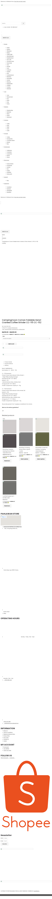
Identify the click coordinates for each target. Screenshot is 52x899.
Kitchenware (14, 327)
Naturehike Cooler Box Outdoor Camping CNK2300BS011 (41, 449)
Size (4, 336)
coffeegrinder (22, 329)
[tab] (27, 362)
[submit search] (23, 23)
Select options (24, 459)
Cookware (9, 327)
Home (3, 234)
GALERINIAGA (36, 891)
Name (2, 838)
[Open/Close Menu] (26, 41)
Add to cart (11, 344)
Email (2, 841)
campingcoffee (8, 329)
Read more (7, 460)
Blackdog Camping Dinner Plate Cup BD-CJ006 (25, 449)
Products (4, 238)
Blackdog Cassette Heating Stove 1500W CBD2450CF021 (8, 451)
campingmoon (15, 329)
